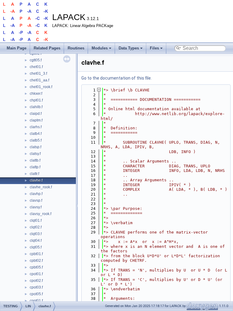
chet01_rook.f (41, 87)
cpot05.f (36, 294)
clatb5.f (36, 140)
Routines (76, 48)
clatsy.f (35, 154)
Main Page (16, 48)
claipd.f (36, 113)
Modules (100, 48)
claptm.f (36, 120)
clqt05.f (36, 247)
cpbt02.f (36, 260)
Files (154, 48)
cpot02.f (36, 281)
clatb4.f (36, 134)
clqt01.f (36, 220)
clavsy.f (36, 207)
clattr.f (34, 174)
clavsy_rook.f (40, 214)
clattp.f (35, 167)
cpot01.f (36, 274)
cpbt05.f (36, 267)
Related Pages (47, 48)
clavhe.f (36, 180)
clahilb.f (36, 107)
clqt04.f (36, 240)
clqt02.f (36, 227)
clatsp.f (35, 147)
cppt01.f (36, 301)
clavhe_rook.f (41, 187)
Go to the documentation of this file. (116, 78)
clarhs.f (36, 127)
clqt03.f (36, 234)
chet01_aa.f (39, 80)
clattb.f (35, 160)
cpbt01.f (36, 254)
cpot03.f (36, 287)
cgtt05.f (36, 60)
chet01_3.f (38, 73)
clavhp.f (36, 194)
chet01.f (36, 67)
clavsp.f (36, 200)
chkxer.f (36, 93)
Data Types (129, 48)
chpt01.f (36, 100)
